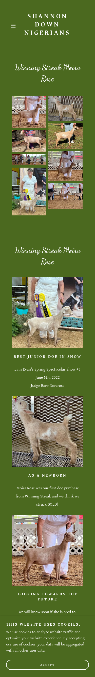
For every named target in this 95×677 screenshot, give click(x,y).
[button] (14, 26)
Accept (47, 665)
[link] (47, 25)
